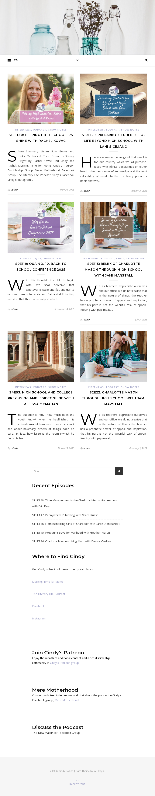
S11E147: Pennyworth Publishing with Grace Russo (65, 515)
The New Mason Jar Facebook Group (56, 733)
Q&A (38, 258)
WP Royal (99, 771)
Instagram (39, 618)
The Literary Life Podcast (48, 594)
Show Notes (57, 129)
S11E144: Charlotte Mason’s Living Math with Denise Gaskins (71, 541)
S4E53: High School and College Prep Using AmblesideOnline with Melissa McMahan (41, 398)
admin (14, 189)
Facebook (38, 606)
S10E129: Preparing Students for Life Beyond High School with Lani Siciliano (114, 140)
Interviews (23, 129)
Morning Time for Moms (48, 581)
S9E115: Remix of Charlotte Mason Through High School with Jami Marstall (114, 269)
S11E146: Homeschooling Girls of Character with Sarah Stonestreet (76, 524)
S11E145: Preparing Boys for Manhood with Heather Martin (71, 532)
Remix (120, 258)
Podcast (39, 129)
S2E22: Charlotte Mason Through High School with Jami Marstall (114, 398)
